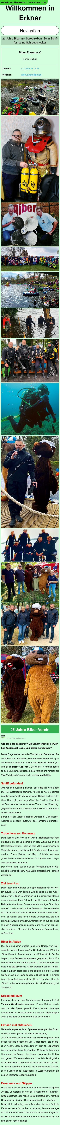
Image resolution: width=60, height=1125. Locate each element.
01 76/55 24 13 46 (30, 68)
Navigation (30, 30)
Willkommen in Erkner (30, 12)
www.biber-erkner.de (31, 74)
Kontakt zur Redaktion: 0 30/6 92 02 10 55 (23, 2)
